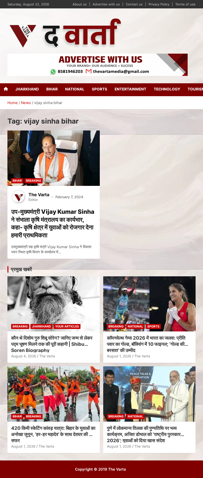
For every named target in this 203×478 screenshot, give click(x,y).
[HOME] (6, 88)
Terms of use (185, 4)
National (74, 89)
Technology (167, 89)
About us (80, 4)
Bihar (52, 89)
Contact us (134, 4)
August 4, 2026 (23, 356)
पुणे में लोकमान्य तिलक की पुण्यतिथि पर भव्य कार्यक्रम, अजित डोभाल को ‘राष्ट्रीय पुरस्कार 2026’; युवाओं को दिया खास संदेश (143, 434)
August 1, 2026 (119, 356)
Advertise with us (106, 4)
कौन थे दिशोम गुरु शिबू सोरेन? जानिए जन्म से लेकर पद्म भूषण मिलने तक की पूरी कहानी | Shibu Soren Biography (51, 344)
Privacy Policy (159, 4)
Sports (99, 89)
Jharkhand (27, 89)
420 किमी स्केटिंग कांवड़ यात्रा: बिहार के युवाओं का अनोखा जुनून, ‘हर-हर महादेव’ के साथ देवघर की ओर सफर (53, 434)
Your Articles (67, 326)
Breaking (33, 180)
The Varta (47, 356)
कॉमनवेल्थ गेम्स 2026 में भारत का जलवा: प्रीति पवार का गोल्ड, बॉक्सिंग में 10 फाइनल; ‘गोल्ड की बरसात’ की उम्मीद (146, 344)
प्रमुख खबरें (21, 269)
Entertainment (130, 89)
